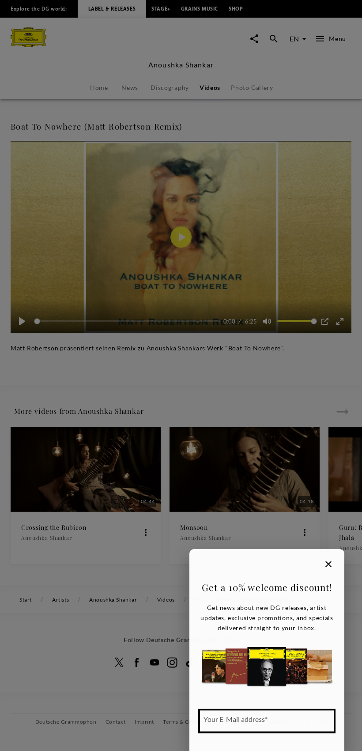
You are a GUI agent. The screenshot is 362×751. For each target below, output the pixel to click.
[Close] (328, 564)
